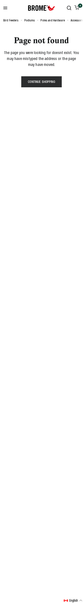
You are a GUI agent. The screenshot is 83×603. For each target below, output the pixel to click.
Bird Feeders (11, 20)
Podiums (29, 20)
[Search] (69, 8)
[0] (76, 8)
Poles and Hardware (53, 20)
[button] (73, 600)
